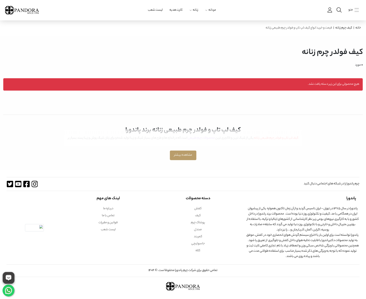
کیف (198, 215)
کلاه (197, 250)
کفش (198, 208)
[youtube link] (18, 184)
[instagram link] (34, 184)
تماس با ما (108, 215)
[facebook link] (26, 184)
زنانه (195, 10)
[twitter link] (10, 184)
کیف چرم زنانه (343, 28)
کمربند (198, 236)
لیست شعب (155, 10)
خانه (358, 28)
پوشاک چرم (198, 222)
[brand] (22, 10)
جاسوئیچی (198, 243)
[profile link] (329, 10)
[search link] (338, 10)
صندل (198, 229)
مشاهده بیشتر (183, 155)
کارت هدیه (176, 10)
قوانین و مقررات (108, 222)
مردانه (212, 10)
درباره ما (108, 208)
